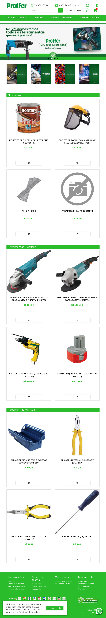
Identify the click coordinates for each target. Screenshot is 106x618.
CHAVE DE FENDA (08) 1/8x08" (77, 536)
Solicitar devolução (39, 586)
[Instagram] (87, 5)
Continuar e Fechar (55, 608)
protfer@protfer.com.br (68, 5)
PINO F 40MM (29, 211)
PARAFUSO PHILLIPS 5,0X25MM (77, 211)
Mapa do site (36, 589)
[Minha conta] (87, 10)
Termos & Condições (16, 589)
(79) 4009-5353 (40, 5)
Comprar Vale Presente (63, 581)
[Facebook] (97, 5)
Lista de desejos (84, 586)
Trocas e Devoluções (16, 584)
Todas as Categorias (16, 18)
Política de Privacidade (16, 586)
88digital (95, 613)
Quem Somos (13, 581)
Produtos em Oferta (62, 584)
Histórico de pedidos (86, 584)
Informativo (82, 589)
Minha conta (82, 581)
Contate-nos (36, 584)
